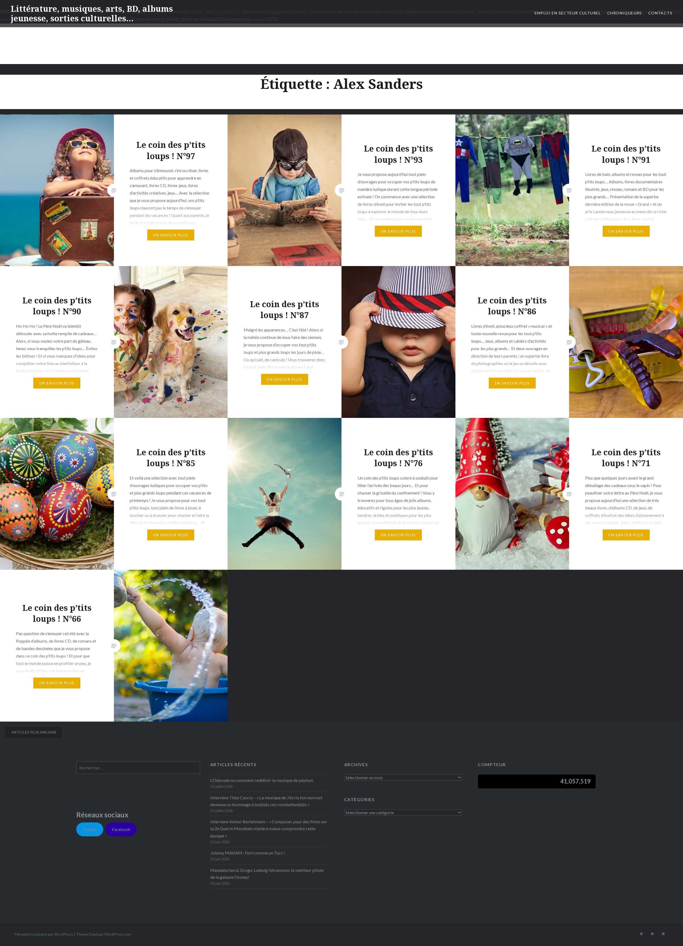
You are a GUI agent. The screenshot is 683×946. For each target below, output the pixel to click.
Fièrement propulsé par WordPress (44, 934)
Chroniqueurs (624, 13)
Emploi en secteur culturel (568, 13)
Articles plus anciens (33, 732)
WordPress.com (117, 934)
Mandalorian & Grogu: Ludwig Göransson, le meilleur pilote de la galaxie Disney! (267, 874)
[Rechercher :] (138, 767)
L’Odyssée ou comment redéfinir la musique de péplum (261, 780)
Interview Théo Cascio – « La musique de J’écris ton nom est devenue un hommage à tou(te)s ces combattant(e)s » (266, 801)
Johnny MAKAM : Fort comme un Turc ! (247, 852)
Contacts (660, 13)
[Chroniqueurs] (652, 934)
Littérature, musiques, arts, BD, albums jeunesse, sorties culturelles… (92, 13)
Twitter (90, 829)
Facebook (121, 829)
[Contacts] (641, 934)
